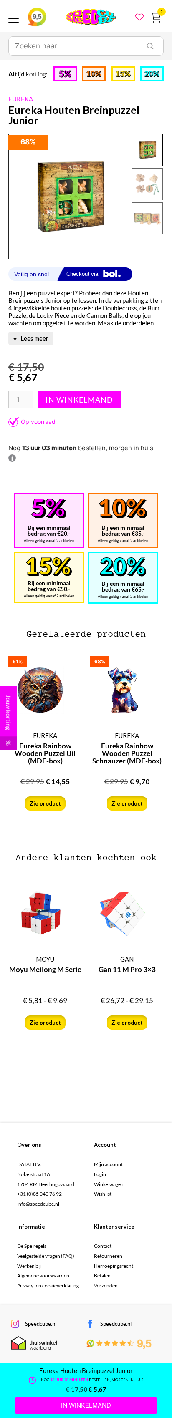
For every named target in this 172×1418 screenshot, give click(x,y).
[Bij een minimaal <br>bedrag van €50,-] (49, 566)
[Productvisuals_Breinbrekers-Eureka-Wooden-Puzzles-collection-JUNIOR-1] (69, 196)
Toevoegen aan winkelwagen (79, 399)
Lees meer (33, 338)
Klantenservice (114, 1226)
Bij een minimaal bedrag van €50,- (49, 585)
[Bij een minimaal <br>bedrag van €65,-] (123, 566)
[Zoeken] (150, 46)
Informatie (31, 1226)
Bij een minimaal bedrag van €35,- (122, 530)
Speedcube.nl (40, 1323)
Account (105, 1144)
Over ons (29, 1144)
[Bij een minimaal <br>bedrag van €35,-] (123, 509)
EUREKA (20, 99)
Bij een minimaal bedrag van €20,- (49, 530)
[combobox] (73, 46)
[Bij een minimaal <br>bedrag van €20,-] (48, 509)
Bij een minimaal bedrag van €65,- (122, 586)
